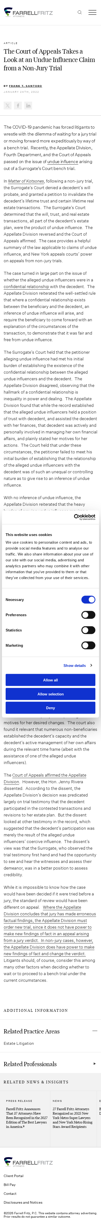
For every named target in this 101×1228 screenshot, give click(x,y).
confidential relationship (27, 286)
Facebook (18, 105)
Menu (92, 12)
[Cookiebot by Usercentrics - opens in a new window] (73, 517)
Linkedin (28, 105)
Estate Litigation (19, 1043)
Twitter (8, 105)
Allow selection (51, 694)
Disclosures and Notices (23, 1202)
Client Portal (14, 1175)
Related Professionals (30, 1063)
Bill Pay (10, 1184)
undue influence (62, 161)
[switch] (88, 615)
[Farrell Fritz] (50, 12)
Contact (10, 1193)
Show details (74, 665)
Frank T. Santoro (25, 86)
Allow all (50, 680)
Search (80, 12)
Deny (50, 708)
